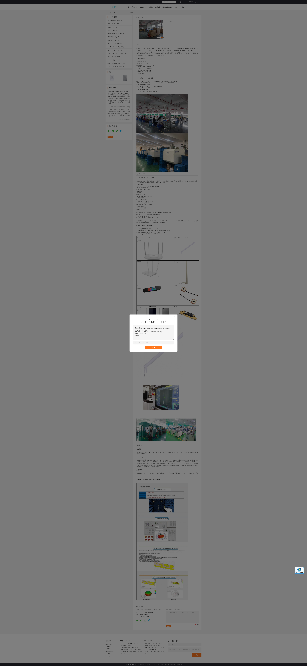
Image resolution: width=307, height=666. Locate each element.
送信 (153, 347)
